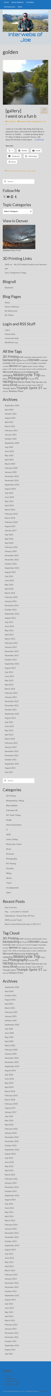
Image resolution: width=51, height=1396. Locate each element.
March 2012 (10, 739)
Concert (28, 363)
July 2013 (9, 672)
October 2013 (11, 660)
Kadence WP (43, 1391)
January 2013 (11, 697)
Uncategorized (36, 121)
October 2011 (10, 760)
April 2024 (9, 410)
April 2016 (9, 543)
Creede (5, 366)
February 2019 (11, 514)
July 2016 (9, 535)
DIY (20, 366)
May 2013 (9, 680)
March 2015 (10, 593)
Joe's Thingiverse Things (15, 273)
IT (7, 830)
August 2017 (10, 526)
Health (29, 121)
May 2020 (9, 455)
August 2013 (10, 668)
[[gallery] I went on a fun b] (25, 82)
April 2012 (9, 735)
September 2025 (12, 405)
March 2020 (10, 464)
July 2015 (9, 576)
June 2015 (9, 580)
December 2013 (12, 651)
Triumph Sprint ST (29, 388)
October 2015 (11, 564)
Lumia (39, 369)
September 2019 (12, 485)
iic (10, 369)
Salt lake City (41, 382)
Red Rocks (19, 382)
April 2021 (9, 422)
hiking (41, 366)
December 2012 (12, 701)
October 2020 (11, 439)
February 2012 (11, 743)
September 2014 (12, 614)
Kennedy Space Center (27, 369)
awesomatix (37, 357)
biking (8, 171)
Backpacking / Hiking (15, 801)
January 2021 (11, 435)
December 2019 (12, 476)
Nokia (5, 379)
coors (29, 171)
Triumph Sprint (9, 388)
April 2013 (9, 685)
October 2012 (11, 710)
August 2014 (10, 618)
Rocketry (10, 868)
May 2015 (9, 585)
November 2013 (12, 655)
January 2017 (11, 530)
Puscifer (31, 379)
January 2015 (11, 601)
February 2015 (11, 597)
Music (8, 849)
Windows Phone (16, 391)
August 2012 (10, 718)
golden (34, 171)
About (7, 302)
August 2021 (10, 418)
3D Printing (11, 356)
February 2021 (11, 430)
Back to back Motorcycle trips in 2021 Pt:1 (23, 924)
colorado (24, 171)
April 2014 (9, 635)
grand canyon (33, 366)
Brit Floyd (23, 360)
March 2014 (10, 639)
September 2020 (12, 443)
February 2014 (11, 643)
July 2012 (9, 722)
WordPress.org (11, 342)
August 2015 (10, 572)
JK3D (8, 834)
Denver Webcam (12, 307)
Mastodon (9, 288)
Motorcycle (19, 372)
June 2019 (9, 497)
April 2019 (9, 505)
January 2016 (11, 551)
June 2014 (9, 626)
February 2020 (11, 468)
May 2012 (9, 730)
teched (28, 385)
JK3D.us (15, 369)
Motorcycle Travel (13, 844)
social (13, 385)
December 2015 (12, 555)
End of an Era (11, 907)
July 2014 (9, 622)
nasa (43, 375)
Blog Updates (12, 805)
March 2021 (10, 426)
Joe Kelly (12, 121)
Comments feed (11, 338)
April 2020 (9, 460)
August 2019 (10, 489)
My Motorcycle (11, 311)
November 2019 (12, 480)
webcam (5, 391)
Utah (45, 388)
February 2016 (11, 547)
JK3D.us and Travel (13, 920)
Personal (10, 854)
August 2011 (10, 768)
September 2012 (12, 714)
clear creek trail (15, 171)
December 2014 (12, 605)
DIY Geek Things (13, 815)
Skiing (8, 873)
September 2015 (12, 568)
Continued (39, 140)
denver (13, 366)
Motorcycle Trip (26, 375)
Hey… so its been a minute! (17, 912)
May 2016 (9, 539)
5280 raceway (25, 357)
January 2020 (11, 472)
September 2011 (12, 764)
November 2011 (11, 755)
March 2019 (10, 510)
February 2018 (11, 522)
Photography (18, 378)
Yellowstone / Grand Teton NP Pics (20, 916)
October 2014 (11, 610)
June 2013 (9, 676)
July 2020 (9, 447)
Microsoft (8, 372)
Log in (7, 330)
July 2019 (9, 493)
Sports (9, 878)
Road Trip (30, 382)
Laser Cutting (12, 839)
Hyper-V (6, 369)
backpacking (11, 360)
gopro (24, 366)
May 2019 (9, 501)
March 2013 (10, 689)
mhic (45, 369)
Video (8, 892)
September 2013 (12, 664)
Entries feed (10, 334)
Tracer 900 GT (37, 385)
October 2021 (11, 414)
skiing (6, 385)
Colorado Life (12, 810)
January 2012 (11, 747)
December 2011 (11, 751)
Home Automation (13, 825)
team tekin (21, 385)
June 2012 (9, 726)
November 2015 (12, 560)
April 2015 (9, 589)
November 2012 (12, 705)
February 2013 (11, 693)
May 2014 (9, 630)
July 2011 (9, 772)
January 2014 (11, 647)
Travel (8, 883)
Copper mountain (38, 363)
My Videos (9, 315)
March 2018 (10, 518)
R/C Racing (11, 863)
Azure (45, 357)
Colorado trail (20, 363)
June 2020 (9, 451)
